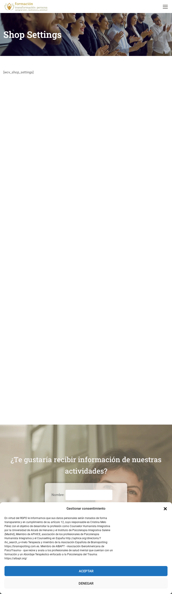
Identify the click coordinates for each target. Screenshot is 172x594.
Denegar (86, 583)
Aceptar (86, 571)
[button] (165, 508)
